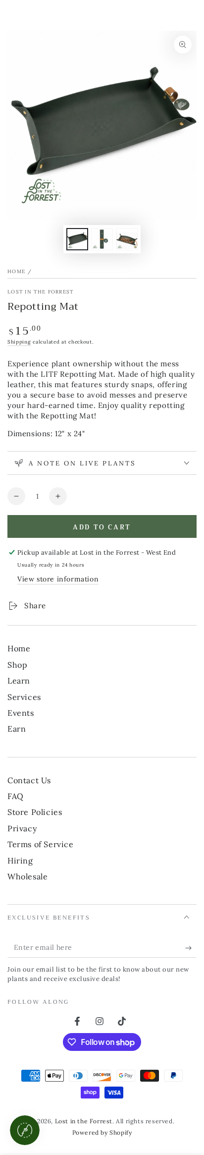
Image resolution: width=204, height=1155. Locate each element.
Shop (17, 665)
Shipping (19, 342)
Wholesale (27, 876)
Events (20, 713)
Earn (16, 729)
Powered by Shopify (102, 1132)
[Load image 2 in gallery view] (102, 239)
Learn (18, 681)
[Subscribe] (191, 948)
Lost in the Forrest (40, 292)
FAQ (15, 796)
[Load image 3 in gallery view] (127, 239)
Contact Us (29, 780)
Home (16, 271)
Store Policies (34, 812)
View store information (58, 579)
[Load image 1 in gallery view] (77, 239)
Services (24, 697)
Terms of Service (40, 844)
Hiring (20, 861)
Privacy (22, 828)
